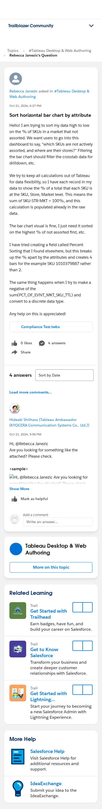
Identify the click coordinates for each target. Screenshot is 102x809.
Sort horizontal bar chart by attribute (50, 115)
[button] (51, 567)
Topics (12, 50)
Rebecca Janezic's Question (33, 55)
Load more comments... (30, 392)
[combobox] (64, 375)
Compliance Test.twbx (40, 326)
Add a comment (35, 515)
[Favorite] (77, 607)
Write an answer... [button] (42, 521)
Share (20, 353)
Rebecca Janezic (23, 91)
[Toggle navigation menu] (91, 26)
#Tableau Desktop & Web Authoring (60, 50)
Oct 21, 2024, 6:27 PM (25, 105)
